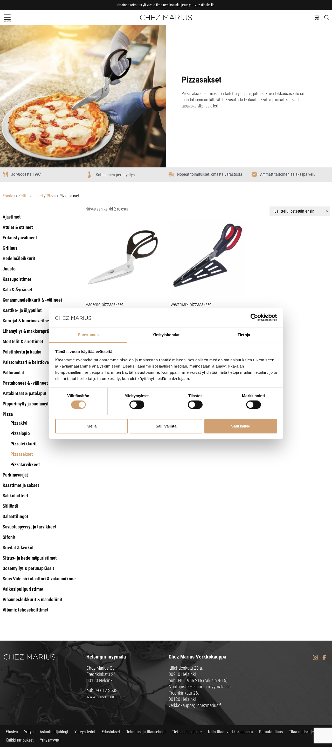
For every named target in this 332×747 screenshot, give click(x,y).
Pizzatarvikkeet (25, 464)
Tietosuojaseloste (187, 731)
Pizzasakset (21, 454)
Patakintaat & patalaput (24, 393)
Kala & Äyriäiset (17, 289)
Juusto (9, 268)
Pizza (51, 195)
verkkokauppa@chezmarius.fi (195, 705)
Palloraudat (13, 372)
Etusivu (9, 195)
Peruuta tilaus (271, 731)
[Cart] (319, 17)
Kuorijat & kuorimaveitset (27, 320)
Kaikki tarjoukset (20, 740)
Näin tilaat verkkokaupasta (230, 731)
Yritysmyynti (50, 740)
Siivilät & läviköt (18, 547)
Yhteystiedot (84, 731)
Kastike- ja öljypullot (22, 310)
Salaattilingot (15, 516)
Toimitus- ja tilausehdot (146, 731)
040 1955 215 (189, 680)
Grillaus (10, 248)
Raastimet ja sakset (21, 485)
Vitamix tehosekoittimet (26, 610)
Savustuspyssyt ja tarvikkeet (30, 526)
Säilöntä (10, 506)
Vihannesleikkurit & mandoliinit (33, 599)
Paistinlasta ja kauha (22, 352)
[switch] (136, 404)
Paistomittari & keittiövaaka (29, 362)
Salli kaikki (240, 426)
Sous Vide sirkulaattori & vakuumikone (39, 578)
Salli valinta (166, 426)
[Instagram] (315, 658)
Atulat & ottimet (18, 227)
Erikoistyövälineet (20, 237)
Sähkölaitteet (15, 495)
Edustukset (111, 731)
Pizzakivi (18, 423)
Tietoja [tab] (244, 334)
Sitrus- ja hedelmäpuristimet (30, 558)
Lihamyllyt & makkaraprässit (29, 331)
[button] (7, 17)
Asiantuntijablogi (54, 731)
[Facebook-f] (324, 658)
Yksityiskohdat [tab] (166, 334)
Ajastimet (12, 217)
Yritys (28, 731)
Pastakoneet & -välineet (25, 383)
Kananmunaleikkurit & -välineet (32, 300)
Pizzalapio (20, 433)
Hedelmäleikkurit (19, 258)
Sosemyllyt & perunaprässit (28, 568)
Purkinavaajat (15, 475)
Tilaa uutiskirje (301, 731)
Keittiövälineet (30, 195)
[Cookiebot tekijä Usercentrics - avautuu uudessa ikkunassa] (254, 317)
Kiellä (91, 426)
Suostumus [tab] (88, 334)
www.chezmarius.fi (103, 696)
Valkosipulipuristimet (23, 589)
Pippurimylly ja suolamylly (27, 403)
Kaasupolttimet (17, 279)
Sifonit (9, 537)
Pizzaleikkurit (23, 443)
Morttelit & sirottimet (23, 341)
